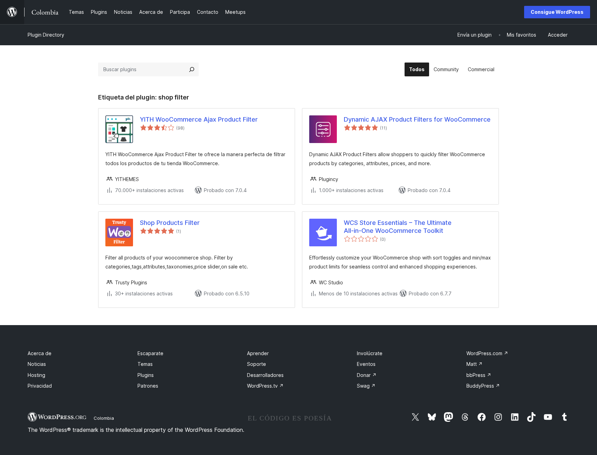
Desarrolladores (265, 375)
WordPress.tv (265, 386)
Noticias (37, 364)
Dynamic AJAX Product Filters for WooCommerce (417, 119)
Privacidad (40, 386)
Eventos (366, 364)
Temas (145, 364)
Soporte (256, 364)
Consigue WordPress (557, 12)
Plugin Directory (46, 35)
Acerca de (39, 353)
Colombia (104, 418)
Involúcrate (369, 353)
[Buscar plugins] (192, 69)
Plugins (146, 375)
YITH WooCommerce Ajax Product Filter (199, 119)
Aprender (258, 353)
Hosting (36, 375)
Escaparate (150, 353)
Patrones (148, 386)
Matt (474, 364)
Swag (366, 386)
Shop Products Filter (170, 222)
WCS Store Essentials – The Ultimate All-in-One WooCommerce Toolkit (398, 226)
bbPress (478, 375)
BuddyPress (483, 386)
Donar (367, 375)
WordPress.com (487, 353)
